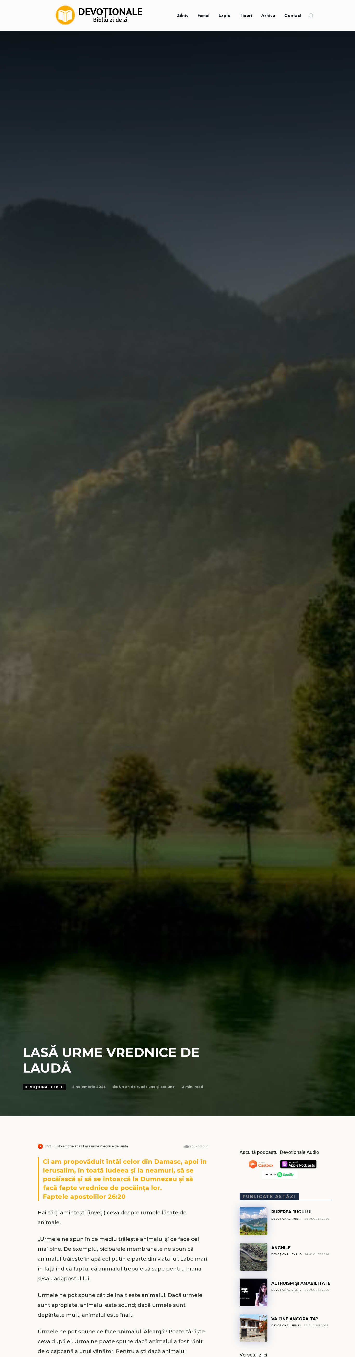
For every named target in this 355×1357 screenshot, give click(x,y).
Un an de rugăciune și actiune (147, 1087)
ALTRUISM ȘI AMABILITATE (300, 1283)
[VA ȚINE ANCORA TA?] (253, 1328)
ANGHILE (281, 1247)
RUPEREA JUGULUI (291, 1211)
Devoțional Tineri (286, 1218)
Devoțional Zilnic (286, 1290)
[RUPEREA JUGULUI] (253, 1221)
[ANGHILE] (253, 1257)
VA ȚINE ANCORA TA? (294, 1318)
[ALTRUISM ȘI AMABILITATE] (253, 1292)
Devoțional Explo (44, 1087)
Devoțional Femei (286, 1325)
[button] (311, 15)
